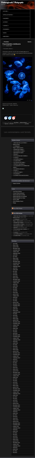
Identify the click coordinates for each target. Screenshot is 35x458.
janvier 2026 (15, 246)
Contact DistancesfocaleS (18, 193)
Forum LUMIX (16, 199)
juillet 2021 (15, 308)
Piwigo (14, 202)
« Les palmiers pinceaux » (19, 168)
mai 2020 (15, 313)
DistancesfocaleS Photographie (12, 2)
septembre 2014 (16, 410)
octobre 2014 (16, 408)
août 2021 (15, 307)
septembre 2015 (16, 393)
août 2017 (15, 359)
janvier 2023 (15, 294)
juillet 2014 (15, 413)
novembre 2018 (16, 336)
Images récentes (16, 183)
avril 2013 (15, 436)
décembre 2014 (16, 405)
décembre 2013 (16, 423)
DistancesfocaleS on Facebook (20, 196)
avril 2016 (15, 382)
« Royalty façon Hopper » (18, 149)
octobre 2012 (16, 444)
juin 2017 (15, 362)
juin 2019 (15, 330)
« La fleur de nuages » (18, 172)
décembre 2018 (16, 334)
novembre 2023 (16, 281)
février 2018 (15, 349)
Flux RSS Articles (18, 213)
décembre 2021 (16, 304)
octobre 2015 (16, 392)
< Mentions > (6, 36)
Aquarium (6, 123)
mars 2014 (15, 418)
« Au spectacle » (16, 173)
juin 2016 (15, 378)
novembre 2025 (16, 250)
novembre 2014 (16, 406)
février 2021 (15, 310)
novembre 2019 (16, 323)
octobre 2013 (16, 426)
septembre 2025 (16, 253)
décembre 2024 (16, 261)
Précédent (6, 41)
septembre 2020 (16, 312)
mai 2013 (15, 434)
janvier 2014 (15, 421)
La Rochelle (11, 123)
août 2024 (15, 268)
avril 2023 (15, 290)
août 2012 (15, 447)
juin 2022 (15, 299)
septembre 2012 (16, 445)
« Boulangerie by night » (18, 152)
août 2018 (15, 341)
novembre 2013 (16, 424)
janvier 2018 (15, 351)
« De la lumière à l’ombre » (19, 151)
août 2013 (15, 429)
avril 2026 (15, 243)
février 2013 (15, 439)
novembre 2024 (16, 263)
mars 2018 (15, 348)
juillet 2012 (15, 449)
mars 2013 (15, 437)
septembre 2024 (16, 266)
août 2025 (15, 255)
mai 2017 (15, 364)
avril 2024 (15, 274)
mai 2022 (15, 300)
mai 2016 (15, 380)
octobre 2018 (16, 338)
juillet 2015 (15, 395)
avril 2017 (15, 365)
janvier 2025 (15, 259)
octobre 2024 (16, 264)
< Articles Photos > (8, 14)
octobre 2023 (16, 282)
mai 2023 (15, 289)
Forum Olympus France (18, 201)
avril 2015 (15, 400)
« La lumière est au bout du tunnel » (21, 175)
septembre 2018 (16, 339)
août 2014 (15, 411)
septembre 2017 (16, 357)
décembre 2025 (16, 248)
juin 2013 (15, 432)
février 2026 (15, 245)
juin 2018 (15, 344)
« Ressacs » (15, 154)
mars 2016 (15, 383)
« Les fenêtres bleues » (18, 159)
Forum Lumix (22, 51)
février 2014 (15, 419)
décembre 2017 (16, 352)
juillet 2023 (15, 286)
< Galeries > (6, 18)
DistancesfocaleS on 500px (19, 194)
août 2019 (15, 326)
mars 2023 (15, 292)
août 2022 (15, 297)
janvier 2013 (15, 441)
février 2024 (15, 277)
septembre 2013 (16, 427)
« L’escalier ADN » (17, 160)
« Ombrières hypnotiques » (19, 164)
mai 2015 (15, 398)
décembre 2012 (16, 442)
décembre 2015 (16, 388)
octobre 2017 (16, 356)
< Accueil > (5, 11)
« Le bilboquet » (16, 146)
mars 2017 (15, 367)
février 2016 (15, 385)
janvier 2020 (15, 320)
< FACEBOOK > (6, 29)
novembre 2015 (16, 390)
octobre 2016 (16, 375)
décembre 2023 (16, 279)
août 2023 (15, 284)
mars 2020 (15, 317)
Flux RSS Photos (18, 208)
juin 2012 (15, 450)
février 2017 (15, 369)
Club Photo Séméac (17, 191)
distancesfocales (23, 122)
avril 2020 (15, 315)
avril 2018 (15, 346)
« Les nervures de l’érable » (19, 162)
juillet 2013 (15, 431)
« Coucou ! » (16, 170)
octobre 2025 (16, 251)
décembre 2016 (16, 372)
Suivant (30, 41)
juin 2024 (15, 271)
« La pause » (16, 157)
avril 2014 (15, 416)
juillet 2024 (15, 269)
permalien (27, 123)
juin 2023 (15, 287)
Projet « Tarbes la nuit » (18, 147)
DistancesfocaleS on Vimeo (19, 198)
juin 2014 (15, 414)
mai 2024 (15, 273)
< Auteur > (5, 22)
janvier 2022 (15, 302)
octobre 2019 (16, 325)
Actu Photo (16, 122)
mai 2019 (15, 331)
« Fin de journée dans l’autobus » (20, 155)
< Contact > (6, 25)
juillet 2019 (15, 328)
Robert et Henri (16, 144)
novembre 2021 (16, 305)
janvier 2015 (15, 403)
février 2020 (15, 318)
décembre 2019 (16, 321)
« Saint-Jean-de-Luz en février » (20, 142)
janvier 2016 (15, 387)
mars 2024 (15, 276)
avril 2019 (15, 333)
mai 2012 (15, 452)
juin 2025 (15, 256)
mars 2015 (15, 401)
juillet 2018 (15, 343)
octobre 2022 (16, 295)
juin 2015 (15, 396)
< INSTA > (5, 32)
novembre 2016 (16, 374)
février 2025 (15, 258)
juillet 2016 (15, 377)
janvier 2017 (15, 370)
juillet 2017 (15, 361)
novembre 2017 (16, 354)
